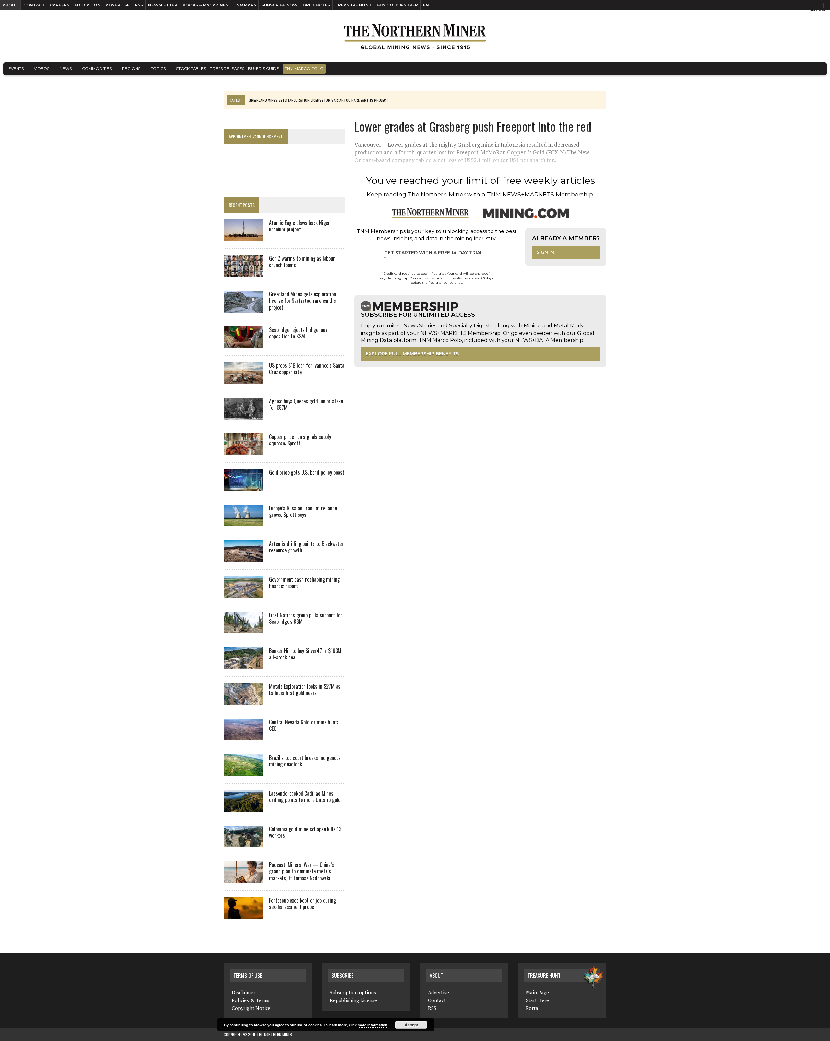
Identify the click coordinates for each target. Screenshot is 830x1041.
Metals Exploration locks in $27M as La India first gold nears (304, 689)
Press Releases (227, 68)
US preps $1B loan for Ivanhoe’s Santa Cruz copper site (306, 368)
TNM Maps (244, 5)
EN (426, 5)
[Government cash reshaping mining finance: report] (243, 593)
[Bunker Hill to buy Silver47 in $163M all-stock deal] (243, 664)
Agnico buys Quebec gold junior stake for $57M (306, 404)
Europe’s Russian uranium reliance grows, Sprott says (303, 511)
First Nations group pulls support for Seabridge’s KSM (305, 618)
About (10, 5)
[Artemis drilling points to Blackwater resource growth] (243, 557)
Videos (41, 68)
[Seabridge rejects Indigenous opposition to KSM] (243, 343)
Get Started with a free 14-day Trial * (433, 256)
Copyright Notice (251, 1008)
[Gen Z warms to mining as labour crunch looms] (243, 272)
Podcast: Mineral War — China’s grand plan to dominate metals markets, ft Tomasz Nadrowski (301, 871)
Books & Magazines (205, 5)
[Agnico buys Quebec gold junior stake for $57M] (243, 415)
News (66, 68)
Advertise (118, 5)
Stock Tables (191, 68)
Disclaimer (243, 992)
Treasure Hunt (353, 5)
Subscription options (353, 992)
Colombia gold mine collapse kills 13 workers (305, 832)
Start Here (537, 1000)
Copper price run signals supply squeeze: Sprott (300, 440)
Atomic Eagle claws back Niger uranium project (299, 226)
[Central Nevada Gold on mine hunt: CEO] (243, 735)
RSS (139, 5)
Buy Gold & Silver (397, 5)
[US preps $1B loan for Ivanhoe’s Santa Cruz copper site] (243, 379)
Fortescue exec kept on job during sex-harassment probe (302, 903)
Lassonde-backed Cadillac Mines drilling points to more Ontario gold (305, 796)
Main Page (537, 992)
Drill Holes (316, 5)
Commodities (97, 68)
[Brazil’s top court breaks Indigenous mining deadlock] (243, 771)
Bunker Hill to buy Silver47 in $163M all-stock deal (305, 654)
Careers (59, 5)
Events (16, 68)
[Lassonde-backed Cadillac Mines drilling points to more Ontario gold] (243, 807)
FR (822, 8)
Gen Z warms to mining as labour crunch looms (302, 261)
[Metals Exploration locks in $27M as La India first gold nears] (243, 700)
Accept (411, 1025)
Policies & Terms (250, 1000)
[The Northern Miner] (415, 36)
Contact (34, 5)
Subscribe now (279, 5)
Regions (131, 68)
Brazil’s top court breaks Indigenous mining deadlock (305, 761)
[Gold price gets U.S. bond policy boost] (243, 486)
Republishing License (353, 1000)
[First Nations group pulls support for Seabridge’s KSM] (243, 629)
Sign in (545, 252)
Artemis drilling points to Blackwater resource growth (306, 547)
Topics (158, 68)
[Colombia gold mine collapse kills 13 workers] (243, 842)
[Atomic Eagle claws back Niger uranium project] (243, 236)
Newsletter (162, 5)
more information (372, 1025)
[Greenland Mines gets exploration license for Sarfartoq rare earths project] (243, 308)
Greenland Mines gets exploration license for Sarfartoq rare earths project (302, 301)
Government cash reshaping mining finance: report (304, 582)
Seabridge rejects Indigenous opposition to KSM (298, 333)
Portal (533, 1008)
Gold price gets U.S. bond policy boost (306, 472)
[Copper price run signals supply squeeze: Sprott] (243, 450)
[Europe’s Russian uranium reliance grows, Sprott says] (243, 522)
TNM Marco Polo (304, 68)
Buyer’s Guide (263, 68)
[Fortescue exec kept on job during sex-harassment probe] (243, 914)
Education (88, 5)
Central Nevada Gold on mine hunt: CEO (303, 725)
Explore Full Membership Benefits (412, 354)
